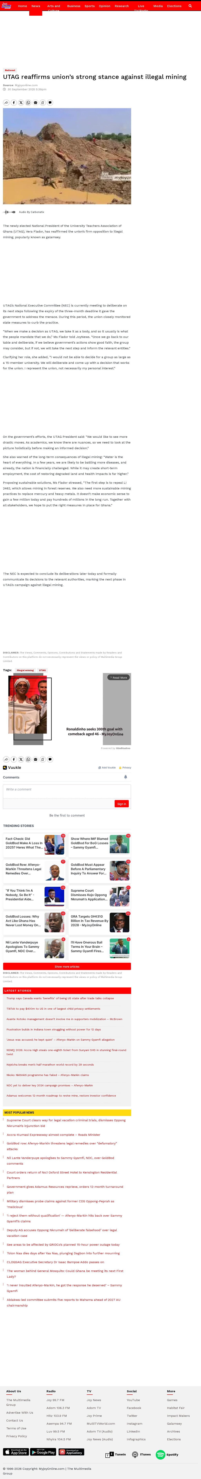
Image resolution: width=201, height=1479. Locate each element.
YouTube (133, 1400)
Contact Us (14, 1420)
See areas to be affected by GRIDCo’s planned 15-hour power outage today (63, 1244)
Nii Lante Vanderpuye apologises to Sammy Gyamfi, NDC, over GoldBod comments (60, 1160)
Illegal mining (25, 670)
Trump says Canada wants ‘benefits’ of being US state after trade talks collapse (60, 1000)
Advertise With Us (19, 1412)
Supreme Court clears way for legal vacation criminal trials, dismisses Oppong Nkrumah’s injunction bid (66, 1123)
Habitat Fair (176, 1408)
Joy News (94, 1400)
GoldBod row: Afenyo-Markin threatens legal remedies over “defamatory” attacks (62, 1146)
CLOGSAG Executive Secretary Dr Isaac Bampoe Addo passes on (55, 1262)
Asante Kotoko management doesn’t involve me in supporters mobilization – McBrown (64, 1021)
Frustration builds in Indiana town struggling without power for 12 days (53, 1031)
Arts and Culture (53, 8)
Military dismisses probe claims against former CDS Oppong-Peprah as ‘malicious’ (60, 1204)
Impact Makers (178, 1416)
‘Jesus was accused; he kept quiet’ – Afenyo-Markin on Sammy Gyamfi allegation (60, 1041)
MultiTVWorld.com (101, 1423)
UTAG (42, 670)
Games (172, 1400)
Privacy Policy (16, 1436)
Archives (173, 1431)
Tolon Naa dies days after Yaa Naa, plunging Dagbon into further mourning (63, 1253)
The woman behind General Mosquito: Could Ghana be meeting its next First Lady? (65, 1273)
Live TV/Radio (141, 8)
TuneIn (120, 1454)
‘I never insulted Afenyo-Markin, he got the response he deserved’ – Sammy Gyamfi (64, 1288)
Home (22, 6)
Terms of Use (16, 1428)
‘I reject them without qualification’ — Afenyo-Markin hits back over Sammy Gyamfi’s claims (64, 1218)
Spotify (171, 1454)
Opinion (104, 6)
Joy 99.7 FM (55, 1400)
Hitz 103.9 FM (57, 1416)
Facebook (134, 1408)
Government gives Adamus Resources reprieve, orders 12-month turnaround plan (65, 1189)
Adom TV (94, 1408)
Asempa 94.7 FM (59, 1423)
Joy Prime (94, 1416)
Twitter (132, 1416)
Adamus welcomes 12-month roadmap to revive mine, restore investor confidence (61, 1097)
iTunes (145, 1454)
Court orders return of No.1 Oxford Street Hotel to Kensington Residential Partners (62, 1175)
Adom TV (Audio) (99, 1431)
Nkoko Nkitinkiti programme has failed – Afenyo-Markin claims (47, 1077)
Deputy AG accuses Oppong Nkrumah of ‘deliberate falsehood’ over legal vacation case (62, 1233)
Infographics (136, 1439)
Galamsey (174, 1423)
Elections (174, 6)
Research (122, 6)
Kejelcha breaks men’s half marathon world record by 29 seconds (50, 1066)
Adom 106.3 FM (58, 1408)
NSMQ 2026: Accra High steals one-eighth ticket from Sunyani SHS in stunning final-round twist (66, 1054)
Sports (90, 6)
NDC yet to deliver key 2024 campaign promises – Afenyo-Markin (49, 1087)
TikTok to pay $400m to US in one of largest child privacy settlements (53, 1010)
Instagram (134, 1423)
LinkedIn (133, 1431)
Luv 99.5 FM (56, 1431)
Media (158, 6)
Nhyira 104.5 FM (59, 1439)
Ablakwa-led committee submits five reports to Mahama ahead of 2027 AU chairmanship (64, 1302)
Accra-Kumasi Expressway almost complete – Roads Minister (53, 1135)
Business (73, 6)
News (35, 6)
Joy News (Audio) (100, 1439)
